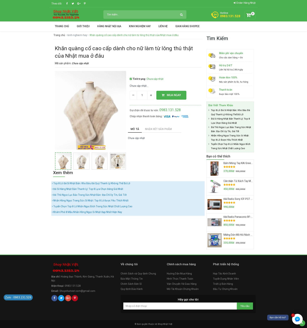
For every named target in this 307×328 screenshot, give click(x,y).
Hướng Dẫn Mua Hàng (179, 273)
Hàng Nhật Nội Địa (109, 26)
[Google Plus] (79, 3)
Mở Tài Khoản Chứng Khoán (183, 289)
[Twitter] (73, 3)
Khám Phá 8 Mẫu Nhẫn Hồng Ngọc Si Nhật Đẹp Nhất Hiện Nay (87, 212)
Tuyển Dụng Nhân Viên (226, 278)
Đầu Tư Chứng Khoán (225, 289)
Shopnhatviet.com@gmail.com (77, 291)
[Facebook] (67, 3)
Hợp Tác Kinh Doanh (224, 273)
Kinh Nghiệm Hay (140, 26)
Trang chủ (62, 26)
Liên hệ (163, 26)
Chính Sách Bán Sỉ (131, 283)
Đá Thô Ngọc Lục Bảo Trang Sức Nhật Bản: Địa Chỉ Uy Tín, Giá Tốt (90, 194)
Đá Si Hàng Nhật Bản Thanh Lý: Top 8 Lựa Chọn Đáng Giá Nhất (88, 189)
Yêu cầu (244, 306)
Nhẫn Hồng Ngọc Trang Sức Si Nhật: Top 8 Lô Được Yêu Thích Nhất (90, 200)
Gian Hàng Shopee (187, 26)
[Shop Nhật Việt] (65, 14)
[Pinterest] (84, 3)
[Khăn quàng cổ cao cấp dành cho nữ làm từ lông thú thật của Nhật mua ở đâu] (63, 161)
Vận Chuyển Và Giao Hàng (182, 283)
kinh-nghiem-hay (78, 35)
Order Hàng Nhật (246, 2)
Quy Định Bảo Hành (132, 289)
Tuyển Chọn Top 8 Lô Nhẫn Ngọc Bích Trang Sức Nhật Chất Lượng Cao (92, 206)
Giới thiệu (83, 26)
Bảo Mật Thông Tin (132, 278)
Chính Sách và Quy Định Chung (138, 273)
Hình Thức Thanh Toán (180, 278)
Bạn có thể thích (218, 156)
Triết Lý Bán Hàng (223, 283)
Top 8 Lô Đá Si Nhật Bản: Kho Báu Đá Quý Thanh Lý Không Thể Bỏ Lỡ (91, 183)
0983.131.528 (230, 16)
